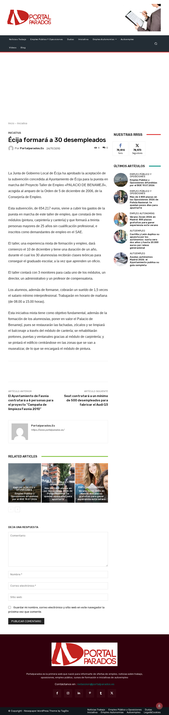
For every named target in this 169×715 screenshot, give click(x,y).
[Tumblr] (101, 693)
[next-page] (17, 509)
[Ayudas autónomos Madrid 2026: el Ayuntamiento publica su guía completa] (121, 259)
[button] (156, 43)
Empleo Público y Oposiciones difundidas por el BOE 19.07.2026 (24, 496)
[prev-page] (10, 509)
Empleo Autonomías (91, 487)
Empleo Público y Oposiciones (24, 489)
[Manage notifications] (159, 706)
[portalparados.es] (11, 148)
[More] (86, 160)
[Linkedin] (79, 693)
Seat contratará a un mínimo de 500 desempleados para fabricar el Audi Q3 (86, 400)
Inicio (11, 123)
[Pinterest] (90, 693)
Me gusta (120, 144)
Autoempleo (137, 231)
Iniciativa (22, 123)
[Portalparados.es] (29, 18)
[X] (112, 693)
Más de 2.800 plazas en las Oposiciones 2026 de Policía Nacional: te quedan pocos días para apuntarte (58, 494)
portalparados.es (32, 148)
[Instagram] (68, 693)
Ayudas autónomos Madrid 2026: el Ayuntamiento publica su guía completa (144, 261)
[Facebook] (57, 693)
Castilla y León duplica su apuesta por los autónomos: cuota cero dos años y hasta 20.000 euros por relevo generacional (144, 241)
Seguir (137, 144)
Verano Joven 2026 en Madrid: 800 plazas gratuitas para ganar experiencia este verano (91, 495)
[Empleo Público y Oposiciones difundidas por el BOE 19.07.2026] (24, 483)
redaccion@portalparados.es (95, 684)
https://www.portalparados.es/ (47, 430)
